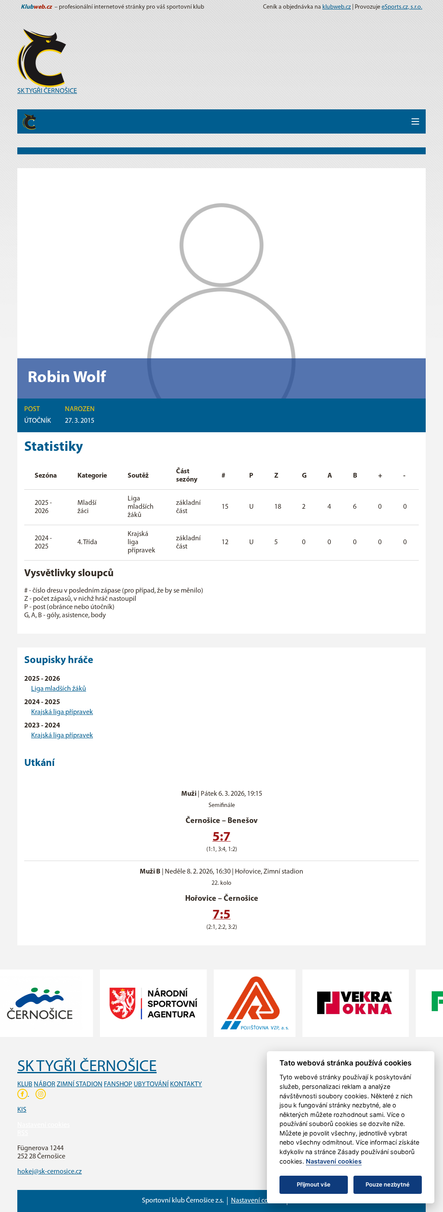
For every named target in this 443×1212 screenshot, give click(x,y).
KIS (21, 1110)
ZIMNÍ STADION (80, 1084)
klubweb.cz (336, 7)
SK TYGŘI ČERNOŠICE (47, 91)
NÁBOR (44, 1084)
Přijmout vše (314, 1184)
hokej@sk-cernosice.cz (49, 1171)
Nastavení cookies (43, 1125)
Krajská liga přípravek (62, 712)
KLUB (24, 1084)
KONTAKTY (186, 1084)
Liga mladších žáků (58, 689)
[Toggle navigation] (415, 121)
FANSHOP (118, 1084)
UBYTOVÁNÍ (151, 1084)
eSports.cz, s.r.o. (402, 7)
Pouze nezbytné (388, 1184)
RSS (22, 1133)
